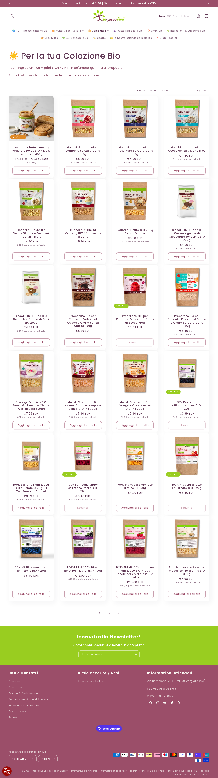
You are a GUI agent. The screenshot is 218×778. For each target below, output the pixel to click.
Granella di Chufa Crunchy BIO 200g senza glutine (83, 233)
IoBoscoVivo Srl (39, 770)
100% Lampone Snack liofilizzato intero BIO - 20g (83, 488)
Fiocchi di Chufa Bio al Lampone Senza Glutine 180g (83, 151)
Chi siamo (15, 681)
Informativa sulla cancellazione (192, 774)
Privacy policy (17, 711)
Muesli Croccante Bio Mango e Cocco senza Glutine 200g (135, 405)
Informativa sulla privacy (113, 770)
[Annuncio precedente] (9, 3)
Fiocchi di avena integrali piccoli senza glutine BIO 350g (187, 571)
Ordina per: (139, 90)
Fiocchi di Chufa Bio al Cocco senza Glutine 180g (187, 149)
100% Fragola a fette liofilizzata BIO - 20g (187, 486)
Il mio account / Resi (91, 681)
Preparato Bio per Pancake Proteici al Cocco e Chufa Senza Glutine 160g (187, 321)
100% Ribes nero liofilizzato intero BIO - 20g (187, 405)
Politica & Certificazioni (23, 693)
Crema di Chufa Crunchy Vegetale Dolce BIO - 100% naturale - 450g (31, 151)
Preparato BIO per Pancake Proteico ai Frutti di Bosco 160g (135, 319)
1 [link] (99, 613)
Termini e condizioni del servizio (29, 699)
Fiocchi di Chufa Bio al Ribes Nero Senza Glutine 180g (135, 151)
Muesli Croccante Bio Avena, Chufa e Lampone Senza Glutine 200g (83, 405)
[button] (12, 16)
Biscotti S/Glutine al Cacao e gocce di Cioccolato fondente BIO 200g (187, 235)
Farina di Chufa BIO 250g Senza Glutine (135, 231)
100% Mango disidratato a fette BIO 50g (135, 486)
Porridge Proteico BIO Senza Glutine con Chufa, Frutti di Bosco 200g (31, 405)
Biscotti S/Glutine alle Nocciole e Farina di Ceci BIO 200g (31, 319)
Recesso (14, 717)
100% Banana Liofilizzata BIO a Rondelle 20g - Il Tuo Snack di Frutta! (31, 488)
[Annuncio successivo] (208, 3)
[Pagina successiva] (118, 613)
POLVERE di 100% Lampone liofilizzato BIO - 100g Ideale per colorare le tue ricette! (135, 572)
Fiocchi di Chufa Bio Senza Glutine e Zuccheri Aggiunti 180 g (31, 233)
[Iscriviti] (135, 654)
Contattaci (16, 687)
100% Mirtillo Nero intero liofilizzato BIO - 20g (31, 569)
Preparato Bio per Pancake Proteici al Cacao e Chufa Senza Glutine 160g (83, 321)
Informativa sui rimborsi (24, 705)
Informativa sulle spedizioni (183, 770)
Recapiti (205, 770)
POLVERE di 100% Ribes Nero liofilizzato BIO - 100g (83, 569)
